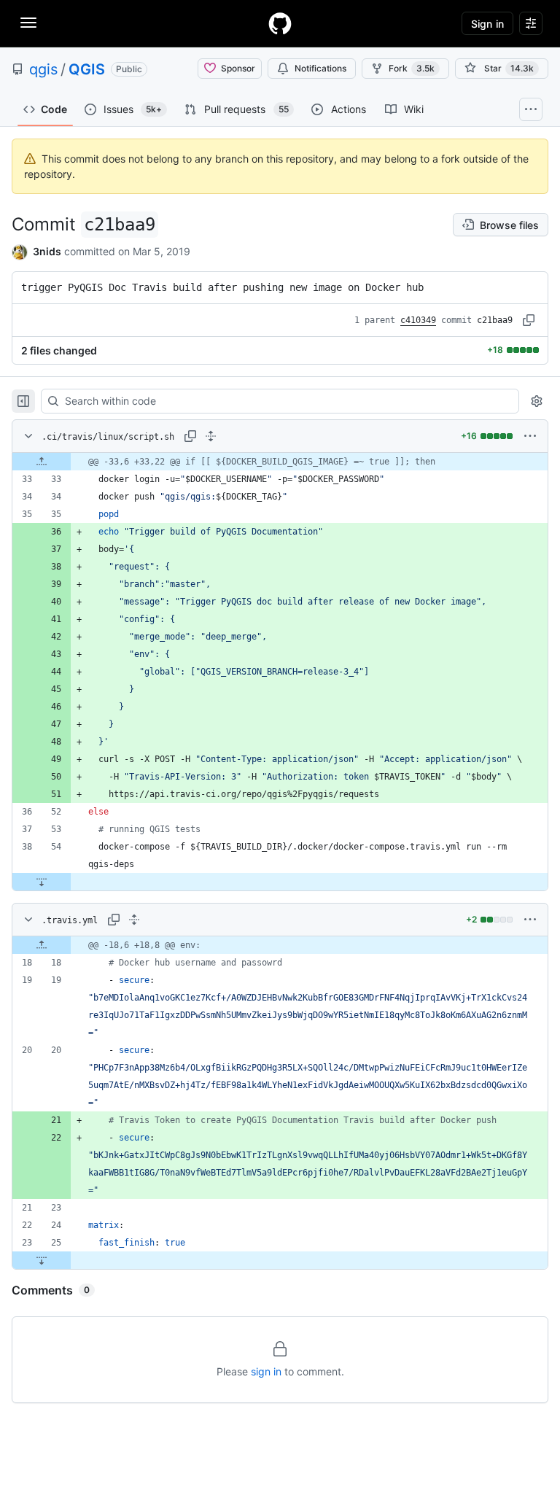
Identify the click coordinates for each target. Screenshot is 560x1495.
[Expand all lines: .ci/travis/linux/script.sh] (211, 436)
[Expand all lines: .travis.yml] (134, 919)
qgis (43, 69)
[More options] (530, 436)
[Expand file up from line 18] (41, 945)
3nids (47, 251)
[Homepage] (280, 23)
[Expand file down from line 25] (41, 1260)
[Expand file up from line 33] (41, 461)
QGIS (87, 69)
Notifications (320, 68)
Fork (412, 68)
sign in (266, 1371)
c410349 (418, 320)
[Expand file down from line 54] (41, 881)
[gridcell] (280, 461)
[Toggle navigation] (28, 23)
